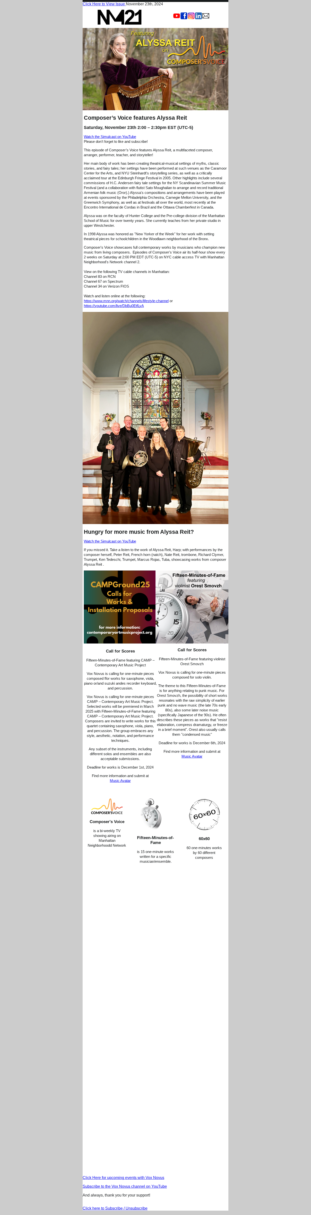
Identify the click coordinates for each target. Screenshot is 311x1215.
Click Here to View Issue (104, 4)
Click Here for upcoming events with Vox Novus (123, 1178)
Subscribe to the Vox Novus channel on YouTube (125, 1186)
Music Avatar (120, 781)
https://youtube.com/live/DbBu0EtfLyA (114, 306)
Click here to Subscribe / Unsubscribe (115, 1208)
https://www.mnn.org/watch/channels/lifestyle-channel (126, 301)
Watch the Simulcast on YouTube (110, 137)
